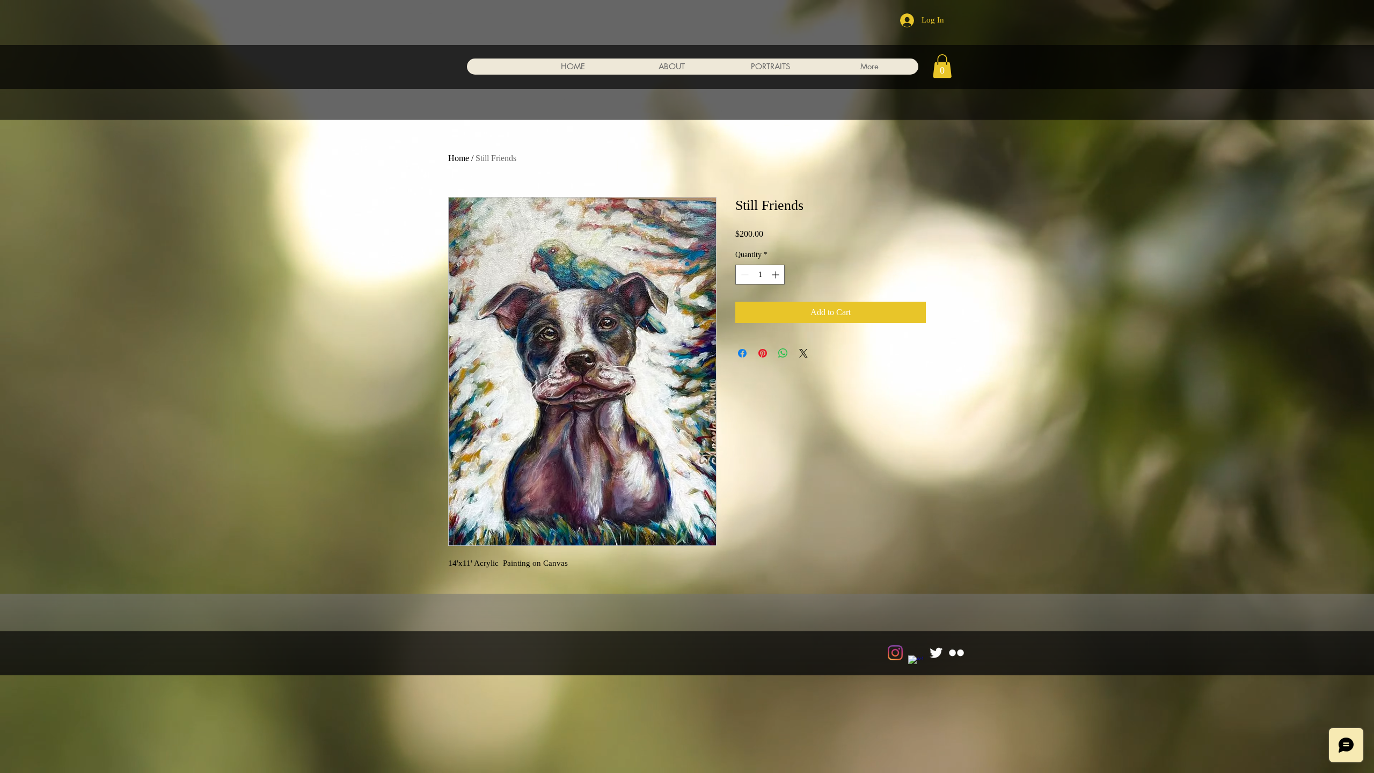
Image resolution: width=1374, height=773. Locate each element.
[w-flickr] (956, 652)
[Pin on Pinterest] (762, 353)
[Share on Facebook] (742, 353)
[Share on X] (803, 353)
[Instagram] (895, 652)
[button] (942, 66)
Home (458, 158)
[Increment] (776, 274)
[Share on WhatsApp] (783, 353)
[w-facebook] (915, 662)
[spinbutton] (760, 274)
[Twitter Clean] (936, 652)
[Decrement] (743, 274)
